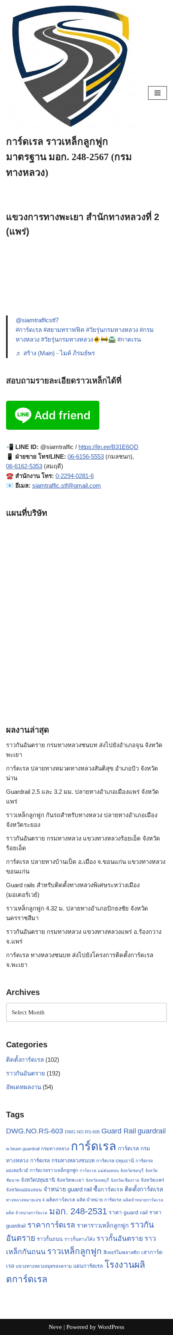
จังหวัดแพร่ (152, 1180)
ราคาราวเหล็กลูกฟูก (103, 1225)
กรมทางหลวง (55, 1149)
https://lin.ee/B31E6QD (108, 446)
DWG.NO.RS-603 (34, 1131)
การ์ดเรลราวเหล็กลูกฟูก (54, 1170)
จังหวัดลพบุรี (97, 1180)
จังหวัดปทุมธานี (38, 1180)
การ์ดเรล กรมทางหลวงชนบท (62, 1161)
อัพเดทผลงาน (23, 1087)
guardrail (152, 1131)
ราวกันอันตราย (25, 1073)
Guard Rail (118, 1131)
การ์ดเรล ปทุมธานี (115, 1161)
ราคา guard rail (128, 1212)
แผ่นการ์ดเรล (88, 1266)
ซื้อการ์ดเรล (108, 1189)
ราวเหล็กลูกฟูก (74, 1251)
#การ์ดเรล (29, 329)
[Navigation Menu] (157, 93)
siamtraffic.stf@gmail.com (66, 485)
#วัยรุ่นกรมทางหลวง (112, 329)
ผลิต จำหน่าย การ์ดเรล (99, 1199)
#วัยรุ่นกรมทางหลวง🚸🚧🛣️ (78, 339)
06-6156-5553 (86, 456)
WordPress (111, 1327)
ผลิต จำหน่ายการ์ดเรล (26, 1212)
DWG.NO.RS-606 (82, 1131)
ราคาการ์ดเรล (51, 1225)
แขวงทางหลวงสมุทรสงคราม (44, 1266)
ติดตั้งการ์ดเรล (25, 1059)
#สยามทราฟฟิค (63, 329)
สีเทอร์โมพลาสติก (121, 1252)
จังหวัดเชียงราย (125, 1180)
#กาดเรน (129, 339)
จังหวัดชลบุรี (132, 1170)
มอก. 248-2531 (78, 1211)
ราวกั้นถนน (50, 1239)
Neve (55, 1327)
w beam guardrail (22, 1148)
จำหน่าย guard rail (67, 1189)
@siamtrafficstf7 (37, 320)
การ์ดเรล (93, 1146)
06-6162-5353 (24, 466)
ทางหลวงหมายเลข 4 (25, 1199)
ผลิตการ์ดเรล (60, 1200)
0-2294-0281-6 (75, 475)
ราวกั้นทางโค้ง (79, 1239)
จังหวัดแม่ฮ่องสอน (24, 1189)
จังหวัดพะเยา (70, 1180)
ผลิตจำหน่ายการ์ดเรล (143, 1199)
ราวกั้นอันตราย (120, 1238)
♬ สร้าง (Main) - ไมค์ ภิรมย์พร (55, 353)
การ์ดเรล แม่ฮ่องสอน (99, 1170)
